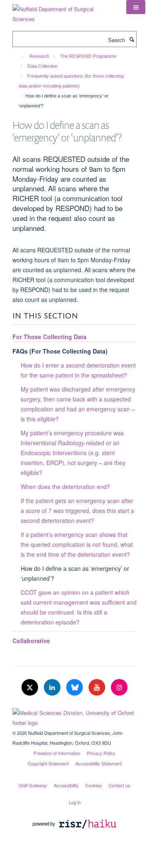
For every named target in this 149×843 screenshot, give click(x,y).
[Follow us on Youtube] (98, 687)
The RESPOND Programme (88, 56)
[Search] (131, 39)
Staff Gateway (33, 785)
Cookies (93, 785)
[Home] (20, 56)
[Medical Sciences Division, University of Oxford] (74, 716)
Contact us (119, 785)
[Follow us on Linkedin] (53, 687)
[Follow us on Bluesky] (75, 687)
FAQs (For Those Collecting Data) (60, 351)
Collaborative (31, 640)
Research (39, 56)
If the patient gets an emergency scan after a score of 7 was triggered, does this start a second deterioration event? (77, 510)
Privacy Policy (101, 753)
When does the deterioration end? (65, 486)
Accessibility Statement (98, 763)
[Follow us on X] (31, 687)
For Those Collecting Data (49, 336)
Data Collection (42, 66)
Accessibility (66, 785)
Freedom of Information (57, 753)
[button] (135, 7)
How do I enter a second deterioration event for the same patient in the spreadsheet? (78, 370)
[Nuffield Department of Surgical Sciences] (63, 11)
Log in (75, 802)
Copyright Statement (48, 763)
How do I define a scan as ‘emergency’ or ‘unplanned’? (75, 573)
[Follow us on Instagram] (119, 687)
